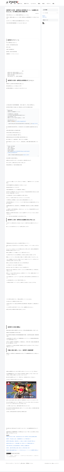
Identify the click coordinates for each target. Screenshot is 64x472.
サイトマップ (17, 463)
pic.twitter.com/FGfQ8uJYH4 (12, 152)
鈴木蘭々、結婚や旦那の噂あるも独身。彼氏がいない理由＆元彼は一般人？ (18, 447)
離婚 (18, 453)
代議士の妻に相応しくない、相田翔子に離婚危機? (14, 76)
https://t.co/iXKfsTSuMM (25, 151)
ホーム (31, 463)
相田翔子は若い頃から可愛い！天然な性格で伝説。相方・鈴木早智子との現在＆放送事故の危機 (21, 436)
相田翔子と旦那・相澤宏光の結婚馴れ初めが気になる (15, 73)
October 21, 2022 (25, 154)
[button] (57, 12)
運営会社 (43, 15)
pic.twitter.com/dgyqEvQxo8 (20, 121)
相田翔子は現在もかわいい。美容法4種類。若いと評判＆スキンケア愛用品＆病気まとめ (20, 443)
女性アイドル (9, 453)
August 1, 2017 (34, 123)
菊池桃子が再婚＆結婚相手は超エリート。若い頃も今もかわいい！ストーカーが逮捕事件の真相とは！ (22, 450)
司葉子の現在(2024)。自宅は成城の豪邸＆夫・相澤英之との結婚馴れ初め (17, 445)
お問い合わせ (44, 17)
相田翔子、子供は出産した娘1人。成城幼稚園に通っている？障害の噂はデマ (18, 438)
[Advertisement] (22, 31)
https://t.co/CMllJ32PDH (17, 151)
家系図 (13, 453)
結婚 (16, 453)
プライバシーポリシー (10, 463)
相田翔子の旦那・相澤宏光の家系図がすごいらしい (15, 72)
